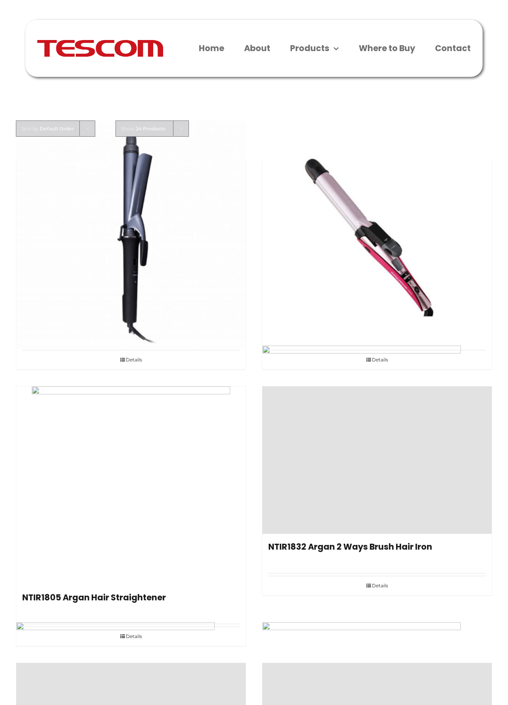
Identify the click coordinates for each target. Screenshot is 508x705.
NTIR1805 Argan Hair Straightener (94, 597)
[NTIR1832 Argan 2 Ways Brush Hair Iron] (377, 459)
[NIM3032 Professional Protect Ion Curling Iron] (131, 234)
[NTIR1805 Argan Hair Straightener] (131, 485)
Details (134, 360)
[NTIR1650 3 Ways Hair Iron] (377, 234)
